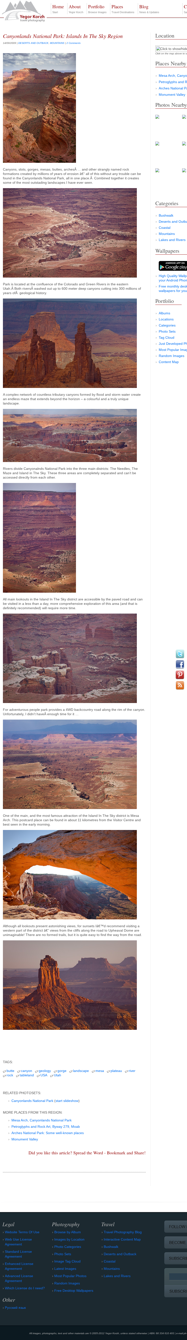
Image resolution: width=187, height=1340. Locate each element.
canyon (26, 1071)
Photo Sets (167, 331)
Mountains (167, 234)
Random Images (171, 356)
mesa (99, 1071)
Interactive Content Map (122, 1239)
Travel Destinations (123, 8)
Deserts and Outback (120, 1254)
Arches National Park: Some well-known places (47, 1133)
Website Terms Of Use (22, 1232)
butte (10, 1071)
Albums (164, 313)
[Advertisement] (74, 1044)
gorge (61, 1071)
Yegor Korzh (76, 8)
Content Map (169, 362)
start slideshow (67, 1101)
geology (45, 1071)
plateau (116, 1071)
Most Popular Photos (70, 1276)
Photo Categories (67, 1247)
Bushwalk (166, 215)
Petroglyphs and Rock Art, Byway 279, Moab (45, 1126)
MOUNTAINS (57, 43)
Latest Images (65, 1269)
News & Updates (149, 8)
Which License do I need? (25, 1288)
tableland (27, 1075)
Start (58, 8)
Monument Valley (24, 1139)
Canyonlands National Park (32, 1101)
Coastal (164, 228)
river (132, 1071)
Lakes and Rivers (172, 240)
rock (10, 1075)
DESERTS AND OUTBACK (33, 43)
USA (43, 1075)
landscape (81, 1071)
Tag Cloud (166, 337)
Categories (167, 325)
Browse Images (97, 8)
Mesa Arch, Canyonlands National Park (41, 1120)
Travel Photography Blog (123, 1232)
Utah (57, 1075)
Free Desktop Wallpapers (73, 1290)
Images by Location (69, 1239)
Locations (166, 319)
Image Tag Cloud (67, 1261)
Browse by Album (67, 1232)
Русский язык (15, 1308)
